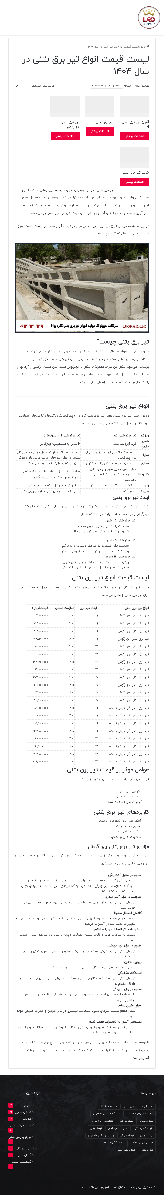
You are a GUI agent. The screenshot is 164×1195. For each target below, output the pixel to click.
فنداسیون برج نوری (102, 1121)
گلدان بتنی (147, 1150)
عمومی (26, 1105)
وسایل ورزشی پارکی (142, 1142)
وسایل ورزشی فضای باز (101, 1135)
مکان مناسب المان (118, 1128)
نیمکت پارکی (127, 1135)
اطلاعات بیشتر (135, 136)
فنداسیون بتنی (21, 1162)
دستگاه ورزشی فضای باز (106, 1113)
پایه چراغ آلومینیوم (114, 1142)
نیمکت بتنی (146, 1135)
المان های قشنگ (109, 1106)
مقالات (27, 1119)
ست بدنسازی (146, 1121)
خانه (143, 47)
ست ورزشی (126, 1121)
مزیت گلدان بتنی (143, 1128)
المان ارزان (147, 1106)
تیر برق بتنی (23, 1148)
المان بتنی (130, 1106)
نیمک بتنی (96, 1128)
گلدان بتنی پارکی (126, 1150)
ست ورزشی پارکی (20, 1126)
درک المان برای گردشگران (139, 1113)
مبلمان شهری (23, 1112)
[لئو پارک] (149, 17)
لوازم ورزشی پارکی (20, 1137)
